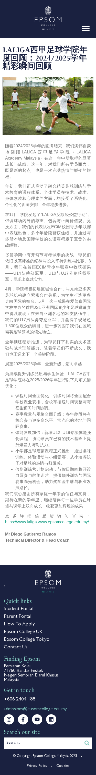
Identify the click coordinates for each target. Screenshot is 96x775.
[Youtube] (37, 719)
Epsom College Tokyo (26, 639)
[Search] (87, 743)
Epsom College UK (23, 632)
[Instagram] (9, 719)
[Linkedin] (51, 719)
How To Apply (19, 624)
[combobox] (43, 743)
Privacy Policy (37, 766)
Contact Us (15, 647)
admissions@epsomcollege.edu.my (35, 709)
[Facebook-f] (23, 719)
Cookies (62, 766)
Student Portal (18, 609)
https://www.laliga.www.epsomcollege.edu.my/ (47, 522)
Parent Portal (17, 616)
